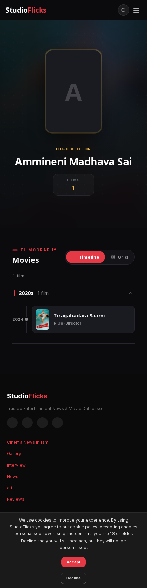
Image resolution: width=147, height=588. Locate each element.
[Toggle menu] (136, 10)
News (12, 476)
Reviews (15, 499)
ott (9, 488)
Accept (73, 562)
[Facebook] (12, 422)
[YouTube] (57, 422)
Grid (123, 257)
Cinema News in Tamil (29, 442)
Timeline (89, 257)
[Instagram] (27, 422)
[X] (42, 422)
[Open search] (123, 10)
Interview (16, 465)
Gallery (14, 453)
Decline (73, 578)
